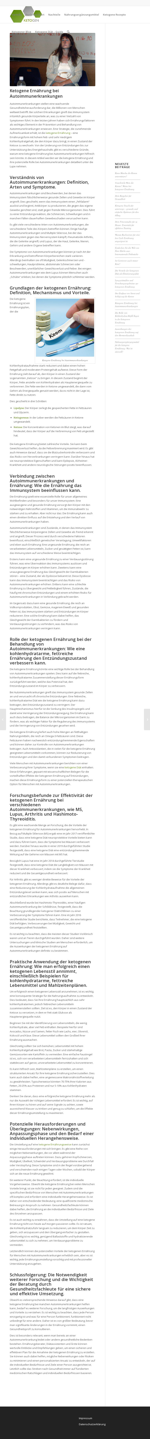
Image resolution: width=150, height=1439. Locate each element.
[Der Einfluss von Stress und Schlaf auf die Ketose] (147, 719)
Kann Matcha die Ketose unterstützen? (126, 175)
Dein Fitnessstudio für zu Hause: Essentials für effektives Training (126, 225)
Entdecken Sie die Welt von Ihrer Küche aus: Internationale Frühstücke (127, 251)
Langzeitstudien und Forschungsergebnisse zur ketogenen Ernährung (126, 283)
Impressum (85, 1418)
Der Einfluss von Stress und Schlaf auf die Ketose (127, 295)
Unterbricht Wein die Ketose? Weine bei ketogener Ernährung (124, 186)
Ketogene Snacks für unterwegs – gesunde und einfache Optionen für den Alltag (127, 210)
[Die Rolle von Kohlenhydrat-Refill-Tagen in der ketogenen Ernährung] (3, 719)
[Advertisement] (130, 91)
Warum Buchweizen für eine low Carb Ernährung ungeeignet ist (127, 238)
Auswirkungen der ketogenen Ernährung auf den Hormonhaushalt (126, 332)
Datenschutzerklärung (92, 1424)
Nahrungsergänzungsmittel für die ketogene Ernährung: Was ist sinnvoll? (127, 346)
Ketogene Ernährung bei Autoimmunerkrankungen (36, 93)
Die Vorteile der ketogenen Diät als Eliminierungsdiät (127, 272)
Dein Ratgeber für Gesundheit (123, 197)
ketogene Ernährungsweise (55, 1144)
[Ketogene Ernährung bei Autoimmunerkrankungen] (52, 59)
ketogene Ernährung (58, 133)
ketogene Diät (73, 767)
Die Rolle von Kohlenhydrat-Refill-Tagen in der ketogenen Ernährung (127, 317)
